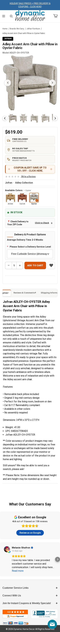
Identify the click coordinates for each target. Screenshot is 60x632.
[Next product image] (52, 82)
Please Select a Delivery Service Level (30, 246)
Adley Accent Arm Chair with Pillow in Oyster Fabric (23, 33)
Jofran (8, 182)
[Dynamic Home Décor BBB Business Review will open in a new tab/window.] (44, 614)
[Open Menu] (4, 16)
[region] (30, 118)
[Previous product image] (7, 82)
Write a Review (20, 176)
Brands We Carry (17, 29)
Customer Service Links (15, 588)
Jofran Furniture (33, 29)
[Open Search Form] (11, 16)
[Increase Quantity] (19, 265)
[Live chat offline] (52, 624)
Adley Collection (24, 182)
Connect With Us (11, 595)
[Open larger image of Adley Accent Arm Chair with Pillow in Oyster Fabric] (30, 82)
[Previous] (4, 118)
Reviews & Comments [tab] (24, 293)
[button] (12, 118)
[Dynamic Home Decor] (30, 15)
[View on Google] (7, 549)
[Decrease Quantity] (8, 265)
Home (4, 29)
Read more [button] (18, 570)
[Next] (55, 118)
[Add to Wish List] (51, 265)
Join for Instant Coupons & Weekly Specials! (26, 603)
